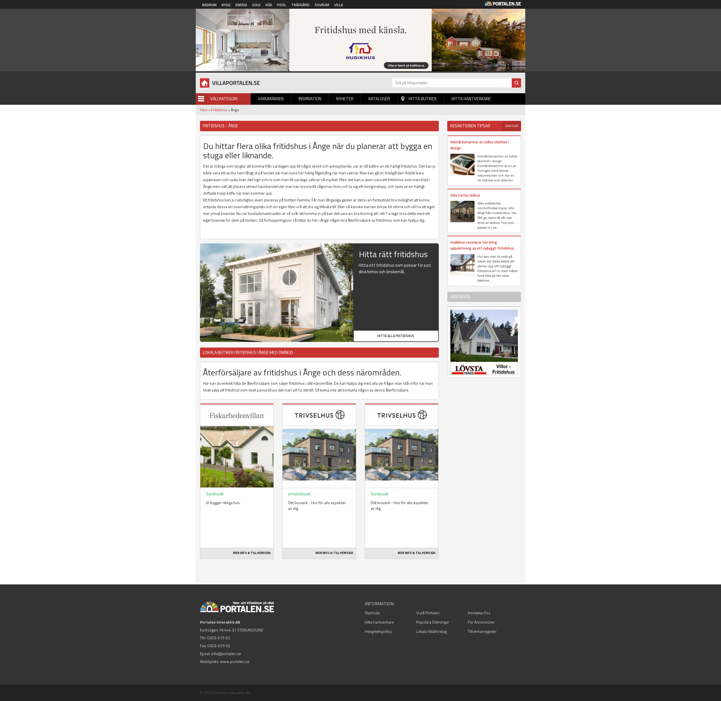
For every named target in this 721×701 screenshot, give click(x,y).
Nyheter (344, 98)
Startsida (372, 613)
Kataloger (379, 98)
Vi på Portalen (428, 613)
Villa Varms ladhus (465, 195)
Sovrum (322, 5)
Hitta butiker (423, 98)
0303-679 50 (218, 638)
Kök (269, 5)
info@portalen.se (226, 654)
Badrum (209, 5)
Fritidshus (219, 110)
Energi (241, 5)
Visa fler (511, 126)
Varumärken (271, 98)
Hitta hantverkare (471, 98)
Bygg (226, 5)
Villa (338, 5)
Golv (256, 5)
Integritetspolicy (378, 631)
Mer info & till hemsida (252, 553)
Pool (281, 5)
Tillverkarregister (482, 631)
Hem (204, 110)
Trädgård (300, 5)
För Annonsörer (481, 622)
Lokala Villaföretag (431, 631)
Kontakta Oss (479, 613)
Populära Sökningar (432, 622)
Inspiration (310, 98)
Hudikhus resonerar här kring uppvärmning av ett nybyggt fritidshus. (482, 245)
